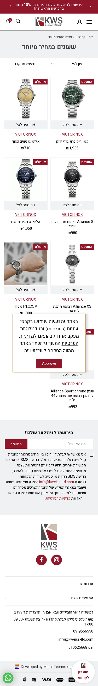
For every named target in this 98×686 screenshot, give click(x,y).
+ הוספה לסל (72, 125)
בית (91, 37)
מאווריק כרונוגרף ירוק (72, 141)
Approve (49, 363)
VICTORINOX (72, 134)
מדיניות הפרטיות (58, 498)
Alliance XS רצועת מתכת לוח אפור (72, 309)
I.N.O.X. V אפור (25, 306)
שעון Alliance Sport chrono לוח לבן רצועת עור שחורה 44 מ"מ (72, 395)
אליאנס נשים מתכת (26, 221)
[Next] (10, 6)
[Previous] (90, 6)
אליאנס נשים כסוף (25, 141)
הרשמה (79, 22)
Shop (81, 37)
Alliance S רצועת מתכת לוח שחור (72, 224)
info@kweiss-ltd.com (56, 482)
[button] (18, 22)
